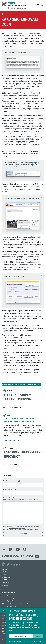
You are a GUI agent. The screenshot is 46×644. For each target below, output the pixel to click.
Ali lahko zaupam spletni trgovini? (17, 397)
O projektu (5, 582)
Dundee (35, 126)
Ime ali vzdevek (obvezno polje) (11, 481)
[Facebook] (4, 549)
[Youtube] (17, 549)
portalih (4, 98)
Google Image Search (28, 93)
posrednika (25, 267)
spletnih (35, 96)
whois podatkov (18, 325)
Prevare (4, 569)
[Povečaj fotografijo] (41, 52)
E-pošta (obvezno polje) (9, 489)
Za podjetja (6, 577)
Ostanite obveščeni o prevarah (18, 556)
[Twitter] (10, 549)
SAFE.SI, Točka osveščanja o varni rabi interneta (13, 598)
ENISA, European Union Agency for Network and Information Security (18, 595)
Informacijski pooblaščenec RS (9, 606)
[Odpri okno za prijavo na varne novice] (3, 610)
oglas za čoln (14, 36)
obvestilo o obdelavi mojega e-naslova (31, 641)
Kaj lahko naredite (13, 407)
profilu (4, 242)
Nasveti (4, 572)
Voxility (4, 192)
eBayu (6, 104)
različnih (28, 96)
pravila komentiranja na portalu (17, 528)
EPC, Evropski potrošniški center (9, 601)
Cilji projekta (6, 588)
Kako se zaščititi (12, 440)
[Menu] (38, 5)
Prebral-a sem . (27, 641)
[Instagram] (25, 549)
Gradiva (4, 580)
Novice (4, 574)
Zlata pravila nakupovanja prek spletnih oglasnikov (20, 420)
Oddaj (38, 636)
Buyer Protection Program (31, 136)
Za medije (5, 585)
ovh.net (4, 348)
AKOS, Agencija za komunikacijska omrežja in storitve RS (15, 604)
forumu (22, 109)
